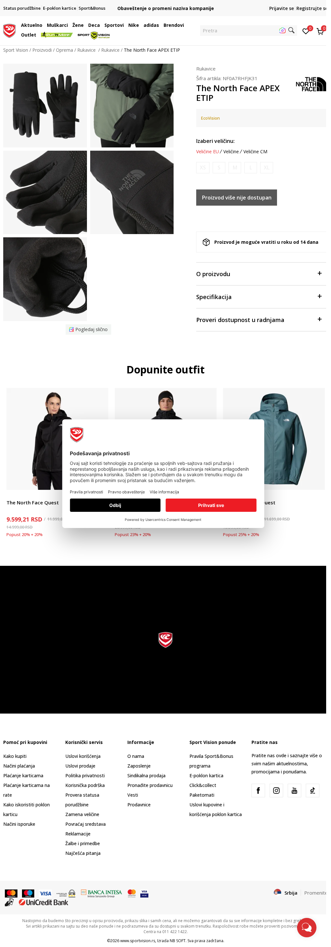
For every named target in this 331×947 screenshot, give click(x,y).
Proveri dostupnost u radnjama (240, 320)
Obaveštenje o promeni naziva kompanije (165, 8)
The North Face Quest (32, 502)
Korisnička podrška (85, 785)
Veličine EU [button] (207, 151)
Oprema (64, 50)
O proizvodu (213, 274)
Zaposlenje (139, 766)
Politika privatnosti (85, 775)
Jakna (12, 495)
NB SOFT (178, 940)
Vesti (132, 795)
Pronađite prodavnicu (150, 785)
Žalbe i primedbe (82, 843)
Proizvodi (42, 50)
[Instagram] (276, 790)
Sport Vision (15, 50)
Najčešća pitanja (83, 853)
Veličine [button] (231, 151)
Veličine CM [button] (255, 151)
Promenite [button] (316, 892)
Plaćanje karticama (23, 775)
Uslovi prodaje (80, 766)
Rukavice (87, 50)
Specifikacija (214, 297)
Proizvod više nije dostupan (237, 197)
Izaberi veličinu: (215, 141)
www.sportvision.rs (137, 940)
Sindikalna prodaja (146, 775)
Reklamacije (78, 834)
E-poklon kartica (206, 775)
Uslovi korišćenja (83, 756)
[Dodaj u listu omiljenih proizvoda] (316, 481)
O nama (135, 756)
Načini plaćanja (19, 766)
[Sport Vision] (9, 30)
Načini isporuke (19, 824)
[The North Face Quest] (57, 439)
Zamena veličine (82, 814)
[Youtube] (294, 790)
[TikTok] (312, 790)
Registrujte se (312, 8)
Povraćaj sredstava (85, 824)
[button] (44, 25)
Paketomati (201, 795)
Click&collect (202, 785)
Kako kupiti (15, 756)
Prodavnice (139, 805)
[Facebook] (258, 790)
